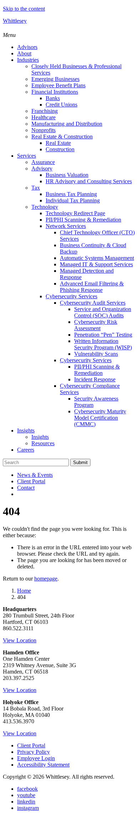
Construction (60, 149)
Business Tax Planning (71, 194)
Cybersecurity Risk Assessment (95, 325)
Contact (26, 488)
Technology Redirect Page (75, 213)
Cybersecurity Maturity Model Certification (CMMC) (100, 417)
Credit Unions (61, 105)
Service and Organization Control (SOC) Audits (102, 312)
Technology (44, 207)
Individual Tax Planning (73, 200)
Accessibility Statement (43, 765)
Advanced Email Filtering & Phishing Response (92, 286)
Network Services (66, 226)
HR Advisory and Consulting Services (89, 181)
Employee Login (36, 758)
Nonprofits (43, 130)
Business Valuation (67, 175)
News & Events (35, 475)
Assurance (43, 162)
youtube (26, 795)
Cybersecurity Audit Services (92, 303)
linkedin (26, 802)
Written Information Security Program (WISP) (103, 344)
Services (26, 156)
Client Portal (31, 481)
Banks (53, 98)
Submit (80, 462)
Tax (35, 188)
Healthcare (43, 117)
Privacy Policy (33, 752)
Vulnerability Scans (96, 354)
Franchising (44, 111)
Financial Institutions (54, 92)
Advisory (41, 168)
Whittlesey (15, 21)
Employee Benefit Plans (58, 85)
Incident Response (94, 379)
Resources (43, 443)
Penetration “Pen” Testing (103, 335)
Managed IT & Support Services (96, 264)
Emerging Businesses (55, 79)
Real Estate (58, 143)
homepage (45, 579)
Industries (28, 60)
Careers (25, 450)
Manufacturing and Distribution (66, 124)
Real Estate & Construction (62, 137)
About (24, 53)
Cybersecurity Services (71, 296)
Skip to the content (24, 9)
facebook (27, 789)
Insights (26, 430)
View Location (19, 640)
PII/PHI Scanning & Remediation (83, 220)
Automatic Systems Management (97, 258)
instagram (28, 808)
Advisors (27, 47)
